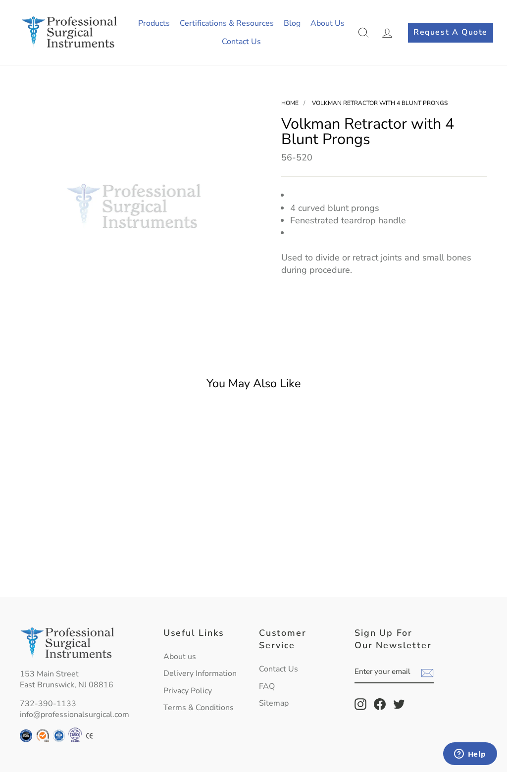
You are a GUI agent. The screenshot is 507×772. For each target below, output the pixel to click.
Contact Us (241, 41)
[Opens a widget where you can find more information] (470, 754)
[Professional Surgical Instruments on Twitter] (399, 704)
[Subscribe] (427, 672)
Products (154, 23)
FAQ (267, 686)
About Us (327, 23)
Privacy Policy (187, 690)
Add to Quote (74, 566)
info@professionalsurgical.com (74, 714)
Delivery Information (200, 673)
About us (179, 656)
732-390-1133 (48, 703)
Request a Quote (450, 32)
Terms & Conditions (198, 707)
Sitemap (274, 703)
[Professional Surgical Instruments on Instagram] (360, 704)
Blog (292, 23)
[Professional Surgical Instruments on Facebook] (380, 704)
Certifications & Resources (227, 23)
